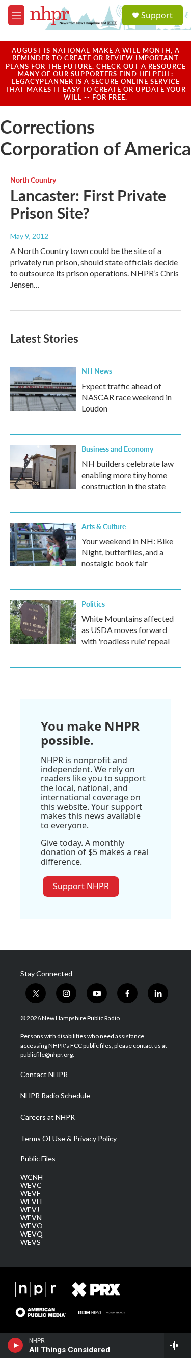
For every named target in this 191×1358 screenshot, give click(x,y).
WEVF (30, 1193)
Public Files (38, 1159)
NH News (96, 371)
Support (157, 15)
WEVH (31, 1201)
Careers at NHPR (47, 1117)
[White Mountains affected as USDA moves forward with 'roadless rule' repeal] (43, 622)
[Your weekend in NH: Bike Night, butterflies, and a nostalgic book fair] (43, 544)
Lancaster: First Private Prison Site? (88, 204)
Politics (93, 603)
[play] (15, 1345)
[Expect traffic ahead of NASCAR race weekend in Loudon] (43, 389)
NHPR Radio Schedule (55, 1096)
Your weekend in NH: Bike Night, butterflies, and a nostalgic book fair (127, 552)
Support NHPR (81, 886)
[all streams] (177, 1345)
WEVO (31, 1226)
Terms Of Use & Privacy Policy (68, 1138)
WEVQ (31, 1234)
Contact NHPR (44, 1074)
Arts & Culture (103, 526)
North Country (33, 180)
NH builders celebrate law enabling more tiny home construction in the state (127, 475)
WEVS (30, 1242)
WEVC (31, 1185)
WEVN (31, 1218)
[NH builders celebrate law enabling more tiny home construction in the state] (43, 467)
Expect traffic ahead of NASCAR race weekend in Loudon (126, 397)
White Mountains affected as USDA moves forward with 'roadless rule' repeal (127, 630)
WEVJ (29, 1210)
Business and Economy (117, 449)
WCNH (31, 1177)
